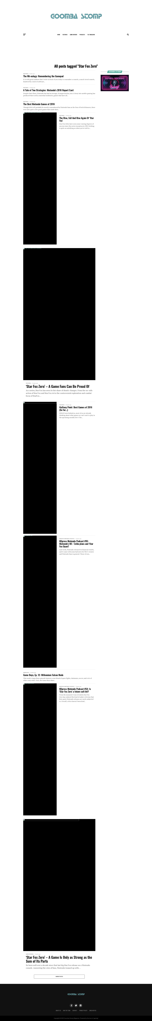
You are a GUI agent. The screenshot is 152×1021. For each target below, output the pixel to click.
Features (65, 34)
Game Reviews (73, 34)
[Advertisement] (76, 50)
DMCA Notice (92, 1010)
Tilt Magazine (91, 34)
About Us (58, 1010)
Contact (74, 1010)
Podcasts (82, 34)
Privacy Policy (83, 1010)
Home (58, 34)
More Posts (59, 976)
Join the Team (66, 1010)
